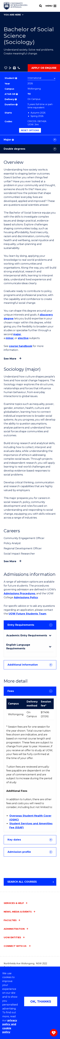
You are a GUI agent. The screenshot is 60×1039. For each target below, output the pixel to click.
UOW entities (12, 937)
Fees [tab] (11, 691)
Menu (49, 5)
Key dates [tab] (14, 839)
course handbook (20, 346)
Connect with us (15, 946)
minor (10, 338)
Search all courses (22, 881)
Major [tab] (8, 139)
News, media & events (18, 911)
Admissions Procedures (19, 593)
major (17, 334)
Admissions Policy (26, 597)
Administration (14, 928)
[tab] (30, 625)
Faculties (10, 920)
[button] (6, 68)
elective (23, 338)
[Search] (40, 6)
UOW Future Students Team (27, 613)
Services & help (14, 903)
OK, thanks (40, 1001)
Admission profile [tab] (19, 851)
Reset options (30, 130)
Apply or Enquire (43, 67)
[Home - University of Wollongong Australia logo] (16, 6)
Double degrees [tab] (14, 148)
